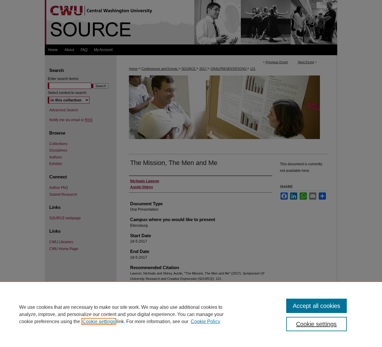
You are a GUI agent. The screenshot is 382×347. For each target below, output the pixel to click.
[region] (191, 314)
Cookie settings (98, 321)
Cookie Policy (205, 321)
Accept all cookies (316, 306)
